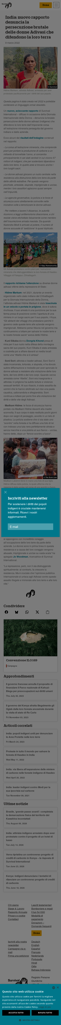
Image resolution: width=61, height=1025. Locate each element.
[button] (30, 1020)
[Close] (5, 492)
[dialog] (30, 1004)
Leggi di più (45, 1007)
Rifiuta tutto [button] (45, 1012)
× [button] (58, 987)
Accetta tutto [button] (16, 1012)
